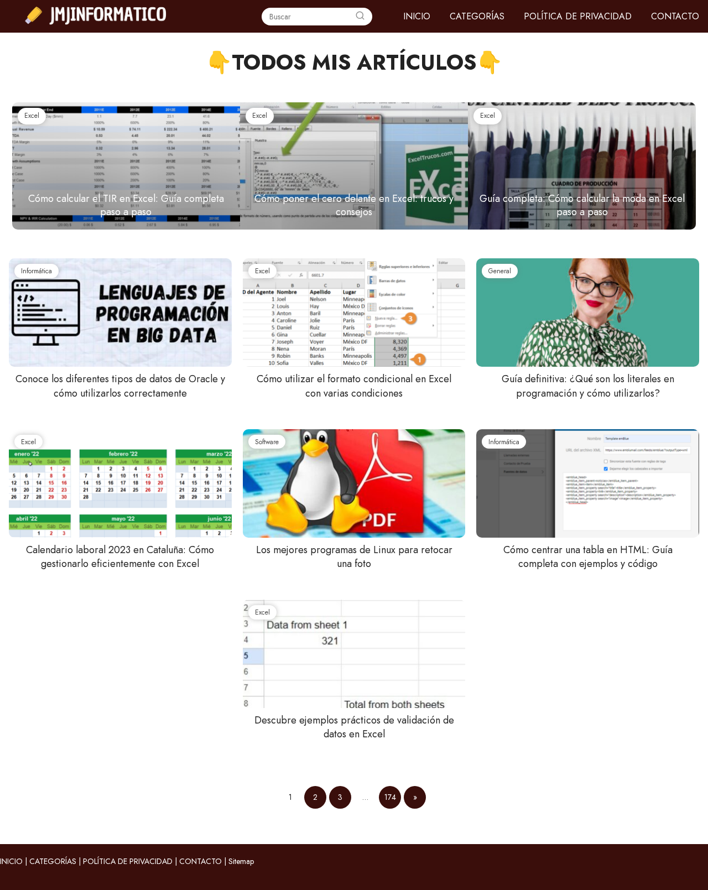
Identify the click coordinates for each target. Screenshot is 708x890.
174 (390, 797)
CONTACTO (675, 16)
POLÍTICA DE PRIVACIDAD (578, 16)
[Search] (360, 16)
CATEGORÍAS (477, 16)
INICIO (416, 16)
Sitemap (241, 861)
